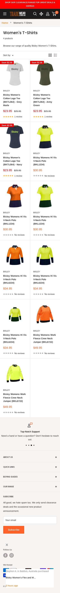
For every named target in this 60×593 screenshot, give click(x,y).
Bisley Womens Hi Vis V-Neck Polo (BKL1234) (45, 161)
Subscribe (13, 529)
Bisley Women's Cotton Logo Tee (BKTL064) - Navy (12, 161)
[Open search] (35, 14)
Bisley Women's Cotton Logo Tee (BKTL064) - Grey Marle (12, 100)
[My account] (47, 14)
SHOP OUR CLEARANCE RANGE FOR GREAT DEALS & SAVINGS (30, 4)
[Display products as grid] (50, 55)
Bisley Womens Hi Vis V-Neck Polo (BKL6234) (15, 279)
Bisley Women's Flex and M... (21, 577)
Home (5, 22)
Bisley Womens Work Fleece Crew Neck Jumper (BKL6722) (44, 338)
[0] (54, 14)
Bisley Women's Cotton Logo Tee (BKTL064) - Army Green (42, 100)
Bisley (6, 91)
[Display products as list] (55, 55)
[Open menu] (4, 14)
